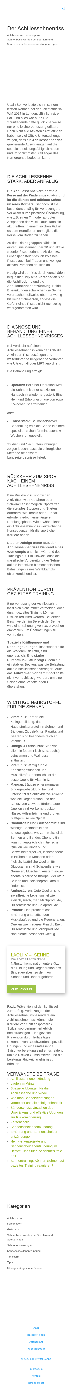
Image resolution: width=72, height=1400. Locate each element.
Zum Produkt (21, 989)
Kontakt (36, 1375)
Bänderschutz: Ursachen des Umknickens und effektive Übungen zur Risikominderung (37, 1112)
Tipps (54, 43)
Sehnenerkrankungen (37, 43)
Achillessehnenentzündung (30, 1079)
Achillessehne (15, 35)
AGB (36, 1327)
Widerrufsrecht (36, 1348)
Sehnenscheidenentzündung (32, 1127)
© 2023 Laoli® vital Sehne (36, 1358)
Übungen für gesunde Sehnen (24, 1268)
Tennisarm (13, 1256)
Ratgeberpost (36, 1382)
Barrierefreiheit (36, 1334)
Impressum (36, 1368)
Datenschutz (36, 1341)
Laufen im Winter (23, 1083)
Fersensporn (32, 35)
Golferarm (13, 1229)
